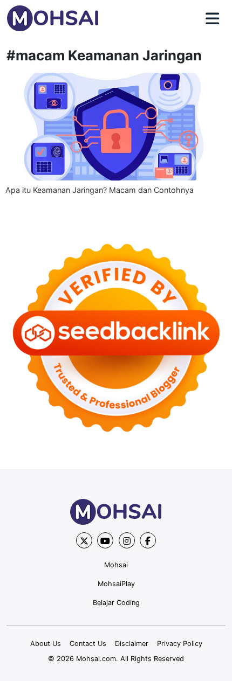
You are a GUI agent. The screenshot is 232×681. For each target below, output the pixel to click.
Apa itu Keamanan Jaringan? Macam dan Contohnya (99, 189)
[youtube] (105, 540)
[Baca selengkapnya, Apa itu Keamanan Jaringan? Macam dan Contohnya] (116, 126)
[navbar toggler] (212, 19)
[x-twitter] (84, 540)
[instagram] (127, 540)
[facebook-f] (148, 540)
